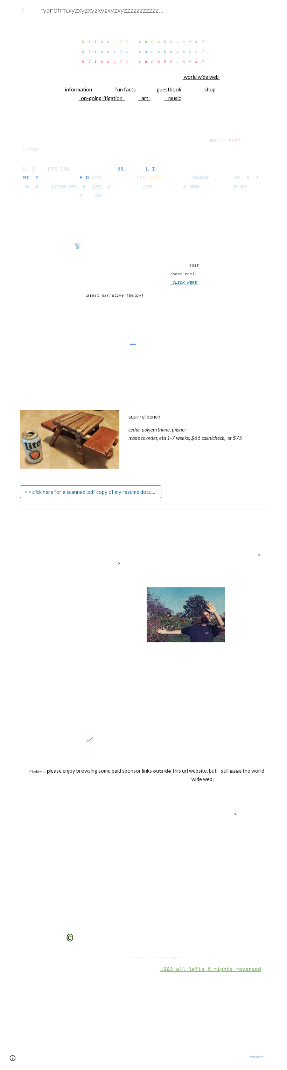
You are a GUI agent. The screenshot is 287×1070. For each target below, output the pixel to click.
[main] (143, 67)
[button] (13, 1058)
